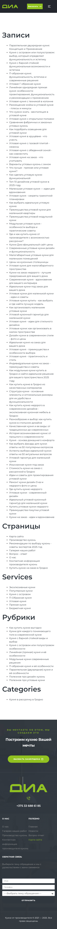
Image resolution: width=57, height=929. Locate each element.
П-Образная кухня (20, 597)
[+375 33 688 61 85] (28, 798)
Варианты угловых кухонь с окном (30, 164)
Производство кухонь (22, 540)
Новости (33, 831)
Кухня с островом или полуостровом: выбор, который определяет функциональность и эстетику (32, 56)
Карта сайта (16, 536)
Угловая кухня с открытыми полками (31, 118)
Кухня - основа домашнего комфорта (31, 440)
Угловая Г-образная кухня (25, 84)
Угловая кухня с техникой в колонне (31, 101)
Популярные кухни (21, 590)
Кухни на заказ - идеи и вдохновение (31, 517)
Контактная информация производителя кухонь (15, 844)
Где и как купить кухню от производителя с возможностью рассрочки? (29, 238)
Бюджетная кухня (20, 608)
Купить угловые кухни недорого (28, 506)
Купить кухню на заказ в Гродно (28, 568)
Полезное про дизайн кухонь (27, 676)
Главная (33, 826)
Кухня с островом (20, 594)
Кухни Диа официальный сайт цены (31, 244)
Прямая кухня (17, 604)
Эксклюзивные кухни (22, 587)
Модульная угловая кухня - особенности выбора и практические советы (25, 227)
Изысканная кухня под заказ (26, 464)
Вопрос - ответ (18, 554)
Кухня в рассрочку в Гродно (26, 699)
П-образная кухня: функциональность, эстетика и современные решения (27, 77)
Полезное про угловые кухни (27, 680)
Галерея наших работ (22, 550)
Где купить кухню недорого (25, 489)
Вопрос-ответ (36, 835)
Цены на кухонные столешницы (28, 262)
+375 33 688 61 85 (29, 805)
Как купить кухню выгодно (25, 627)
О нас (12, 557)
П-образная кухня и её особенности (31, 666)
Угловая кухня (17, 601)
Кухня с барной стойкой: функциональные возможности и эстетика (29, 66)
